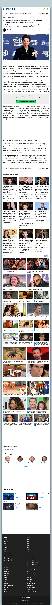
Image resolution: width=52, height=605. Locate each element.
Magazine (4, 17)
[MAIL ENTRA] (44, 9)
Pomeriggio (6, 541)
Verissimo (29, 579)
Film (5, 549)
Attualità (6, 583)
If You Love (29, 502)
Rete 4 (28, 545)
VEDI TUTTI (26, 466)
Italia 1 (28, 549)
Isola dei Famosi (31, 575)
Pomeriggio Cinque (31, 585)
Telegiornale (7, 579)
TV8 (28, 551)
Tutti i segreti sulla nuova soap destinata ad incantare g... (44, 505)
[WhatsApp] (10, 449)
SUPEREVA (28, 600)
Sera (5, 543)
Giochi (5, 591)
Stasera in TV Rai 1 (31, 555)
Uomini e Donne (31, 571)
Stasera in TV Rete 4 (32, 561)
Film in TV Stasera (8, 553)
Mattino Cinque (31, 587)
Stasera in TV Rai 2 (31, 557)
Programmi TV (7, 567)
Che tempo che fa (31, 591)
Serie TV (6, 551)
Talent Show (7, 571)
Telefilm (41, 497)
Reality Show (7, 569)
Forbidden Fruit (7, 502)
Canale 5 (29, 547)
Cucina (5, 581)
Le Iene (29, 581)
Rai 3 (28, 543)
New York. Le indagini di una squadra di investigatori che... (44, 495)
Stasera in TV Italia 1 (32, 565)
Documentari (7, 587)
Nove (28, 553)
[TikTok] (13, 449)
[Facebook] (3, 449)
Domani (6, 547)
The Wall (5, 492)
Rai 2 (28, 541)
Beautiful (29, 577)
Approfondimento (8, 585)
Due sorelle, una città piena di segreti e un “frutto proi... (20, 505)
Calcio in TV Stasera (8, 555)
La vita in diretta (31, 589)
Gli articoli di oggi (8, 559)
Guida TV (6, 537)
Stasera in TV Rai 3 (31, 559)
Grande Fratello (31, 573)
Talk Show (6, 573)
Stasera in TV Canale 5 (32, 563)
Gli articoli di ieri (8, 561)
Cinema (12, 17)
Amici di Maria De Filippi (33, 569)
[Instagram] (6, 449)
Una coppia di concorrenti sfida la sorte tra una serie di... (20, 495)
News (9, 17)
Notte (5, 545)
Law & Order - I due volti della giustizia (36, 492)
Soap (16, 507)
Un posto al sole (31, 583)
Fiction (5, 577)
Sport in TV (6, 557)
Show (16, 497)
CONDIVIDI (44, 62)
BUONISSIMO (24, 600)
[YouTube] (8, 449)
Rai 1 (28, 539)
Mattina (6, 539)
